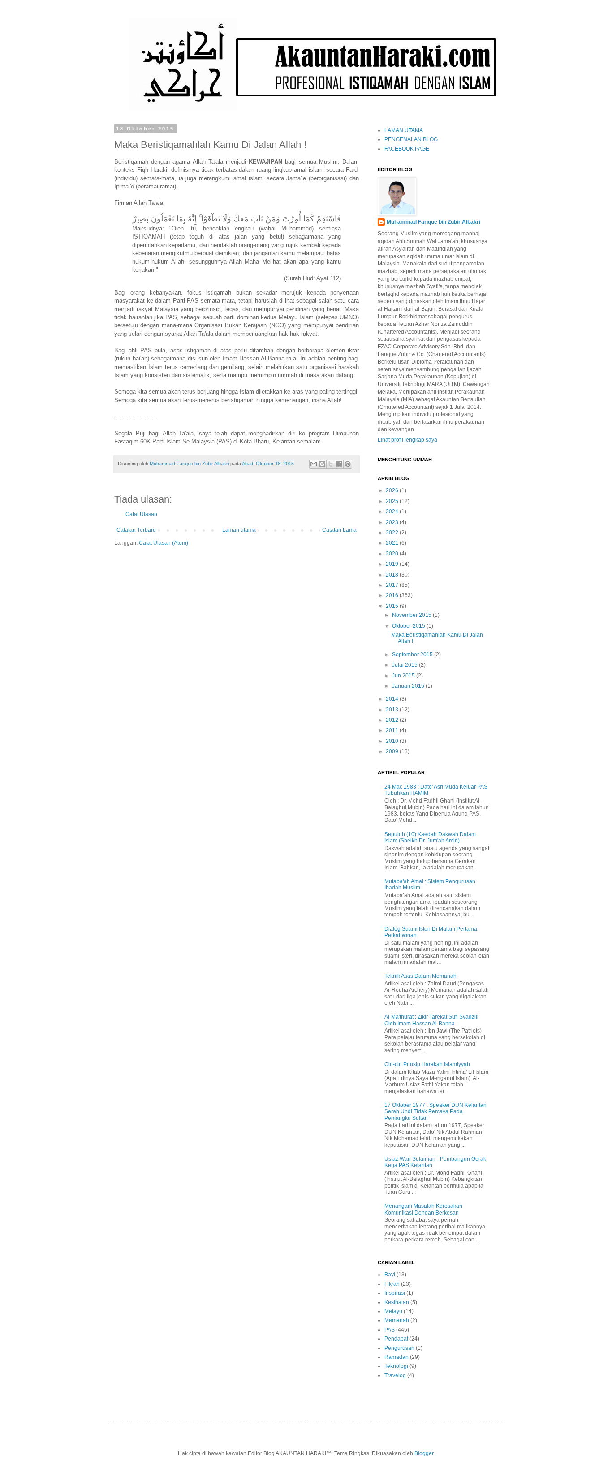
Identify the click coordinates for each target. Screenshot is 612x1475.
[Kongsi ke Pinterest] (347, 464)
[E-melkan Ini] (313, 464)
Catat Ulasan (141, 514)
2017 (393, 585)
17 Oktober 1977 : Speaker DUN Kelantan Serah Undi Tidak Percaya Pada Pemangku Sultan (435, 1111)
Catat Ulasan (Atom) (163, 543)
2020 (393, 554)
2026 (393, 490)
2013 (393, 710)
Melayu (393, 1311)
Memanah (396, 1320)
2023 (393, 522)
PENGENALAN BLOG (411, 139)
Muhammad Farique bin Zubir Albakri (433, 222)
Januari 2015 (409, 686)
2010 (393, 741)
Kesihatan (396, 1302)
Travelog (395, 1375)
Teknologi (396, 1366)
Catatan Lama (339, 530)
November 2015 (412, 615)
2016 (393, 595)
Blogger (423, 1453)
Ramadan (396, 1357)
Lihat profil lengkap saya (407, 440)
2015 (393, 606)
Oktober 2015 (409, 626)
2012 (393, 720)
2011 (393, 730)
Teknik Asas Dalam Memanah (420, 976)
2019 (393, 564)
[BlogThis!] (322, 464)
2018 (393, 575)
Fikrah (392, 1284)
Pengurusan (399, 1348)
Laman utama (239, 530)
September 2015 (413, 654)
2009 (393, 751)
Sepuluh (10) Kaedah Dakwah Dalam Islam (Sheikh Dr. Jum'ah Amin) (430, 837)
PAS (389, 1330)
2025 (393, 501)
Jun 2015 (404, 675)
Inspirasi (394, 1293)
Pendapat (396, 1339)
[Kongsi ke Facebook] (339, 464)
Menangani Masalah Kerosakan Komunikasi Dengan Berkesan (423, 1209)
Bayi (389, 1274)
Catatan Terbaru (136, 530)
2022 (393, 532)
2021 (393, 543)
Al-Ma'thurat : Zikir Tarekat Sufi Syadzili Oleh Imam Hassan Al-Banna (431, 1020)
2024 (393, 511)
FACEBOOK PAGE (406, 149)
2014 (393, 699)
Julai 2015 (405, 665)
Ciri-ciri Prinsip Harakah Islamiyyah (427, 1064)
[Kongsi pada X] (330, 464)
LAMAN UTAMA (403, 130)
